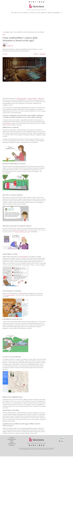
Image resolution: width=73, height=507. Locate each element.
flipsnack (8, 123)
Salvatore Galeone (10, 45)
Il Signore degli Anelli (22, 98)
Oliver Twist (41, 98)
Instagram (21, 293)
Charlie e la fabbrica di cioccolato (22, 231)
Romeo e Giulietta (32, 98)
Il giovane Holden (23, 256)
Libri (11, 32)
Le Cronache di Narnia (10, 295)
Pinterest (15, 230)
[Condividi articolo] (4, 54)
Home (7, 32)
